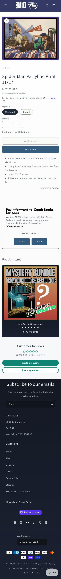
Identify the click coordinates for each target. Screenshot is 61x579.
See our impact (29, 232)
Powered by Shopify (33, 564)
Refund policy (49, 564)
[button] (6, 5)
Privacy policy (16, 568)
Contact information (32, 573)
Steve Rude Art (19, 564)
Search (9, 451)
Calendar (10, 464)
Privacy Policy (12, 478)
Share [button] (8, 67)
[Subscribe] (51, 404)
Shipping (5, 93)
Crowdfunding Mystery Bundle (30, 324)
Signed (26, 111)
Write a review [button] (30, 362)
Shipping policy (47, 568)
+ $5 (39, 241)
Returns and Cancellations (18, 491)
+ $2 (21, 241)
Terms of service (31, 568)
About (9, 458)
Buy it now (30, 149)
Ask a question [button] (30, 370)
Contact (9, 471)
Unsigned (10, 111)
